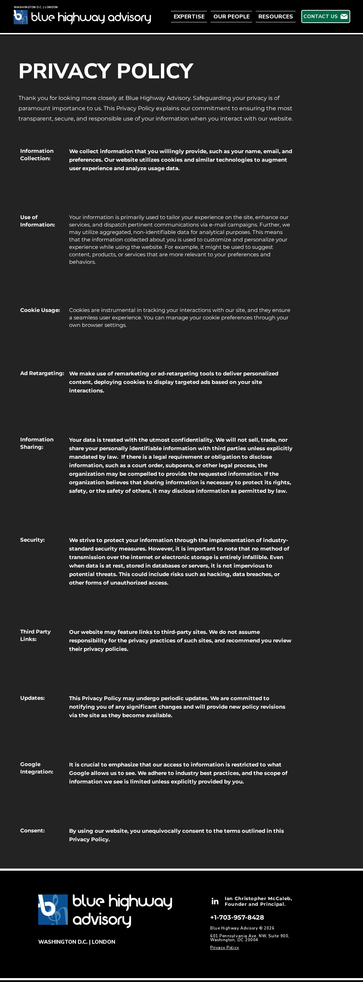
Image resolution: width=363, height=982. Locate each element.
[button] (190, 16)
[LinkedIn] (215, 901)
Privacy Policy (224, 947)
